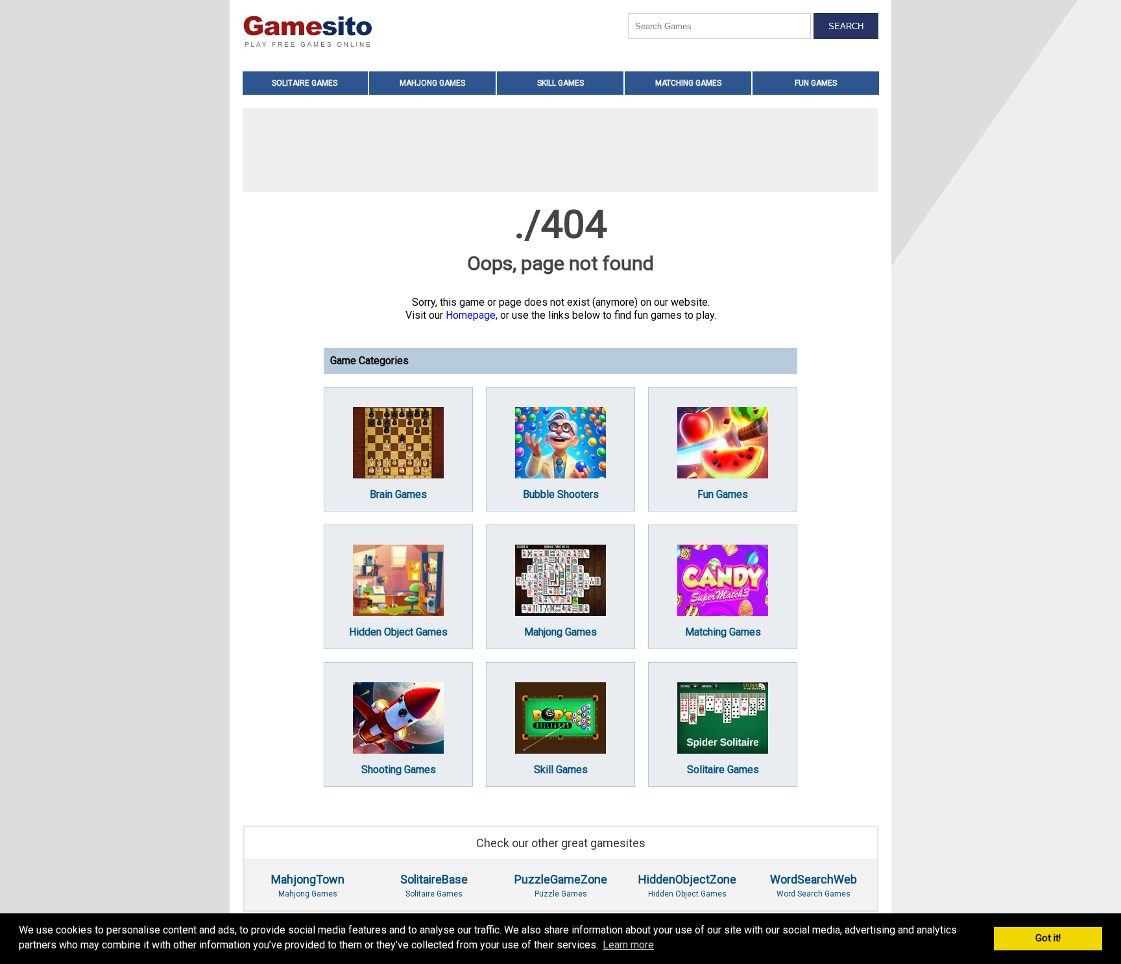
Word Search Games (813, 885)
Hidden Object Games (398, 632)
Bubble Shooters (561, 494)
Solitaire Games (304, 83)
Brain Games (398, 494)
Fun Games (816, 83)
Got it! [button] (1048, 938)
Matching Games (688, 83)
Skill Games (560, 83)
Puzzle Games (560, 885)
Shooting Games (398, 769)
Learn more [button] (628, 945)
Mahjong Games (432, 83)
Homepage (471, 315)
